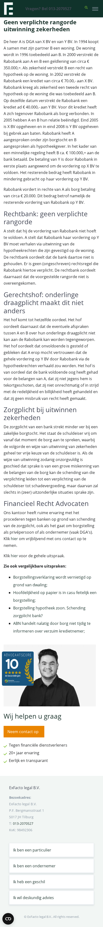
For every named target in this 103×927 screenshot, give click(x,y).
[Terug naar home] (8, 8)
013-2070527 (23, 823)
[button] (86, 9)
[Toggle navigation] (95, 9)
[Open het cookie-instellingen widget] (8, 919)
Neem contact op (23, 731)
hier (14, 538)
